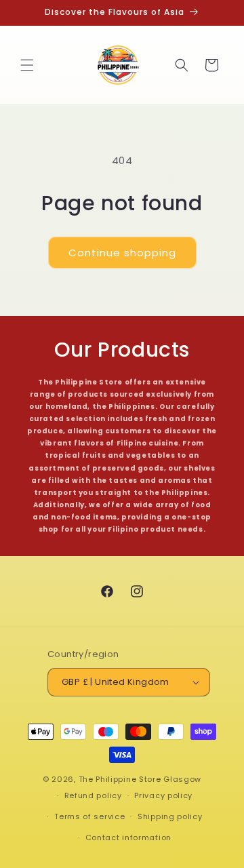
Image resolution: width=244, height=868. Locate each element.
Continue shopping (122, 252)
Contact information (128, 837)
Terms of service (89, 816)
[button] (27, 65)
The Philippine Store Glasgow (140, 779)
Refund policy (93, 795)
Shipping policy (170, 816)
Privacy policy (163, 795)
